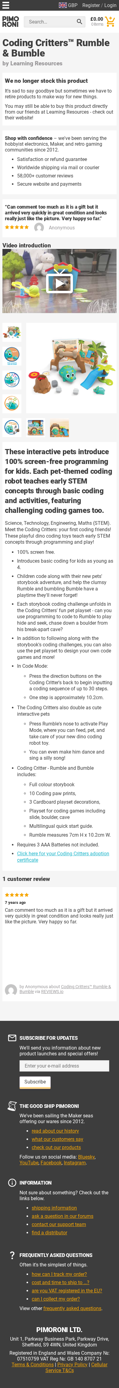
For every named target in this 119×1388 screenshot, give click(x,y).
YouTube (29, 1163)
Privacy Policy (72, 1365)
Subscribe (35, 1082)
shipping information (54, 1208)
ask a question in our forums (62, 1216)
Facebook (51, 1163)
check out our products (56, 1147)
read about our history (55, 1131)
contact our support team (59, 1224)
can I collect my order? (56, 1299)
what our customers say (57, 1139)
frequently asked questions (72, 1308)
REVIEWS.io (52, 991)
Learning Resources (36, 63)
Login (110, 5)
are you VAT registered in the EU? (67, 1291)
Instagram (75, 1163)
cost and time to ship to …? (60, 1282)
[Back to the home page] (10, 21)
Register (91, 5)
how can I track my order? (59, 1274)
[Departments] (5, 4)
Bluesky (86, 1157)
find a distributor (49, 1233)
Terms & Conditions (33, 1365)
